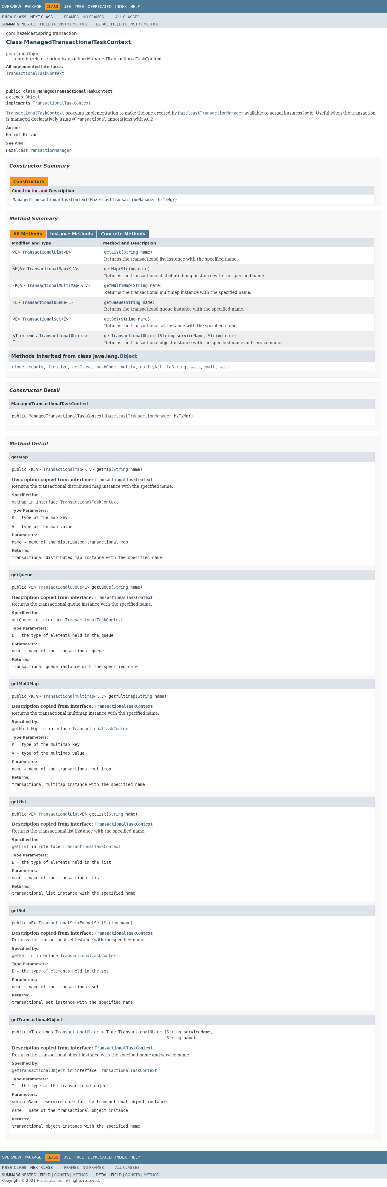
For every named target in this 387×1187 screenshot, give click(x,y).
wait (195, 366)
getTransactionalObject (130, 335)
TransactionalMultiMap (52, 285)
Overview (11, 7)
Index (121, 7)
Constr (61, 24)
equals (36, 366)
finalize (57, 366)
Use (67, 7)
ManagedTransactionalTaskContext (50, 199)
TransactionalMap (46, 268)
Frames (71, 17)
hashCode (106, 366)
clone (18, 366)
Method (80, 24)
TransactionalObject (62, 335)
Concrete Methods (123, 233)
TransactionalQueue (44, 302)
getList (112, 252)
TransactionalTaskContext (35, 73)
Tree (79, 7)
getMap (111, 268)
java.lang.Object (23, 53)
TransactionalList (42, 252)
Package (33, 7)
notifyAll (151, 366)
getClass (82, 366)
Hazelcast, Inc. (50, 1181)
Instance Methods (71, 233)
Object (32, 97)
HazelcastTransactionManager (122, 199)
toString (176, 366)
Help (135, 7)
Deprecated (100, 7)
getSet (111, 319)
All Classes (127, 17)
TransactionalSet (41, 319)
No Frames (93, 17)
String (130, 252)
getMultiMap (117, 285)
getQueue (113, 302)
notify (128, 366)
